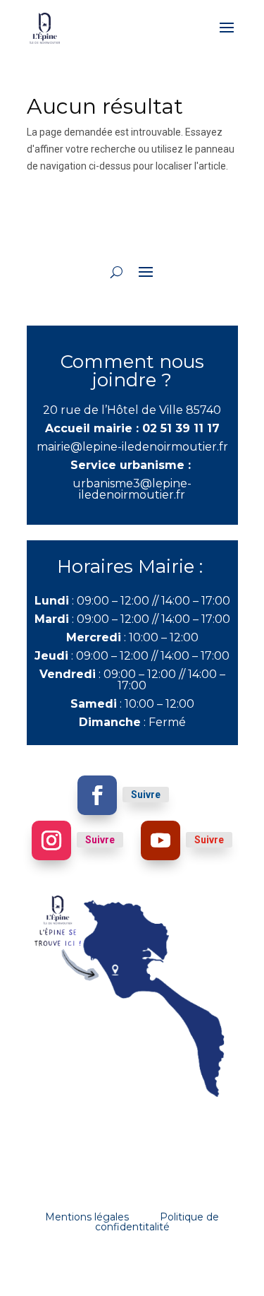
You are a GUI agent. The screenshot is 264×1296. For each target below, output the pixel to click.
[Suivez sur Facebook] (97, 795)
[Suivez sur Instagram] (51, 840)
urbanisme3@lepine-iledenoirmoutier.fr (132, 489)
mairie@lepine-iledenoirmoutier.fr (132, 446)
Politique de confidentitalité (157, 1222)
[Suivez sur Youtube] (160, 840)
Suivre (146, 794)
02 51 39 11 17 (181, 428)
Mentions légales (87, 1217)
